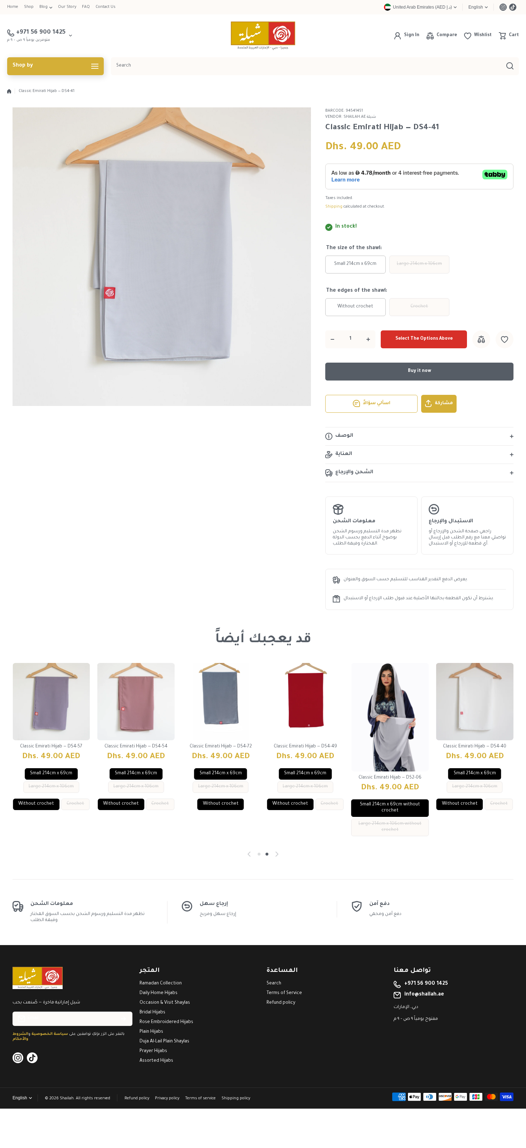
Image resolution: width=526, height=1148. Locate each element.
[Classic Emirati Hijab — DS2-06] (390, 717)
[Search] (510, 66)
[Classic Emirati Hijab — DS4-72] (220, 702)
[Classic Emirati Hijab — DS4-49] (305, 702)
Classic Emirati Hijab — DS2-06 (390, 777)
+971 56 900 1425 (426, 984)
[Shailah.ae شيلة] (263, 35)
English (475, 7)
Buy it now (419, 371)
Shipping (333, 207)
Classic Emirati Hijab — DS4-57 (51, 746)
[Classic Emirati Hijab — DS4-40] (474, 702)
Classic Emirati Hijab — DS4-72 (221, 746)
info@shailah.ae (424, 995)
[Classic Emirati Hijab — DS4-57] (51, 702)
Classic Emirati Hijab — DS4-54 (135, 746)
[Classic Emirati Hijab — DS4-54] (136, 702)
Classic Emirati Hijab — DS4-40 (474, 746)
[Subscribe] (123, 1019)
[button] (509, 35)
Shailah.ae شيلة (360, 117)
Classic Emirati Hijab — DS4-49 (305, 746)
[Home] (9, 91)
